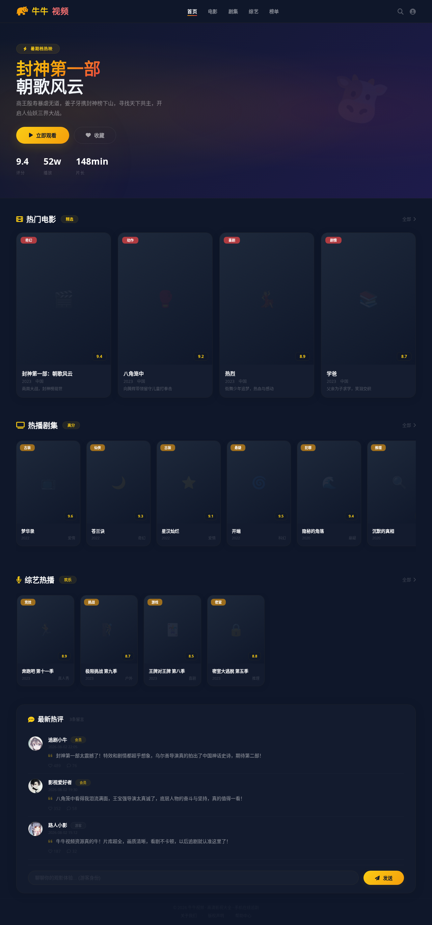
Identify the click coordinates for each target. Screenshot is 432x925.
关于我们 (189, 916)
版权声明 (216, 916)
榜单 (274, 11)
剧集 (233, 11)
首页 (192, 11)
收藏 (99, 135)
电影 (213, 11)
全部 (406, 219)
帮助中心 (243, 916)
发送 (387, 878)
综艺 (254, 11)
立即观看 (46, 135)
